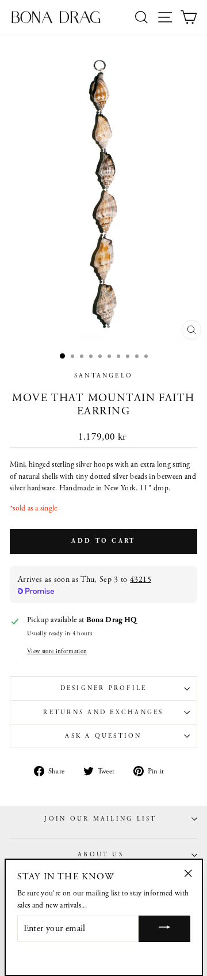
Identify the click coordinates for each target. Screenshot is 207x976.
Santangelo (103, 376)
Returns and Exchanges (103, 712)
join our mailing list (100, 819)
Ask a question (103, 736)
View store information (57, 651)
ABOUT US (101, 855)
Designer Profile (103, 688)
